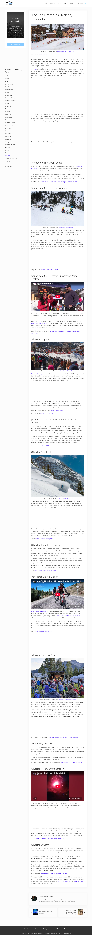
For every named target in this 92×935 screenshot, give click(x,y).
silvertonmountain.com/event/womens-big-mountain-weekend (58, 182)
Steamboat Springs (11, 158)
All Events (8, 76)
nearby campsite (78, 881)
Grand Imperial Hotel (56, 410)
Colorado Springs (10, 98)
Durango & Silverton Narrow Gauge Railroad (68, 616)
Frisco (7, 120)
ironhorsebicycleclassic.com (45, 631)
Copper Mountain (10, 100)
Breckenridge (9, 89)
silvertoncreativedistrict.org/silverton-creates (54, 874)
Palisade (7, 147)
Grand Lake (8, 128)
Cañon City (8, 95)
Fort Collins (8, 117)
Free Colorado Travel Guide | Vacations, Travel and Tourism (45, 933)
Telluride (7, 161)
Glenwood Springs (10, 122)
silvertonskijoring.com (46, 413)
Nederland (8, 139)
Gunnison (8, 131)
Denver (7, 109)
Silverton (34, 69)
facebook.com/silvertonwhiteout (66, 227)
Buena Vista (8, 92)
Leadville (8, 136)
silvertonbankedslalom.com (45, 446)
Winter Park (8, 166)
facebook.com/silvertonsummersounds (67, 699)
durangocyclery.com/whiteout (49, 270)
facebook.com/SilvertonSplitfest (66, 498)
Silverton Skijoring (36, 374)
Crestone (8, 106)
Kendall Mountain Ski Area (39, 323)
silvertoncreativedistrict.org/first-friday (72, 762)
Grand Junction (9, 125)
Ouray (7, 142)
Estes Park (8, 114)
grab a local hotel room (64, 881)
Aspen (7, 78)
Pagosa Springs (10, 144)
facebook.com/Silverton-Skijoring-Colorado (66, 51)
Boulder (7, 87)
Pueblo (7, 150)
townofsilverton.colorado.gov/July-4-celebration (50, 838)
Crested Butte (9, 103)
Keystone (8, 133)
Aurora (7, 81)
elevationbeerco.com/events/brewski (45, 570)
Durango (7, 111)
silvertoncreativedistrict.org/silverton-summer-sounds (64, 737)
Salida (7, 153)
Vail (6, 164)
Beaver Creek (9, 84)
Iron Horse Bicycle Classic (39, 611)
